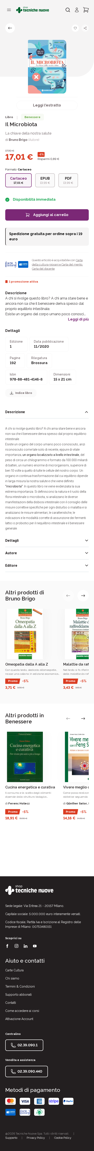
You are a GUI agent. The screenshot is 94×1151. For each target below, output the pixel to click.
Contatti (10, 1002)
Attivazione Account (19, 1019)
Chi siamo (12, 978)
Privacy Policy (36, 1137)
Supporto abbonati (18, 994)
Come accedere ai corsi (22, 1011)
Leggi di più (78, 319)
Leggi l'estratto (47, 105)
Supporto (11, 1137)
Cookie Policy (62, 1137)
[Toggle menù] (9, 9)
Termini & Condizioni (20, 986)
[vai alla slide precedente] (68, 595)
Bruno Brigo (18, 140)
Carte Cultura (14, 970)
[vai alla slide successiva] (83, 595)
